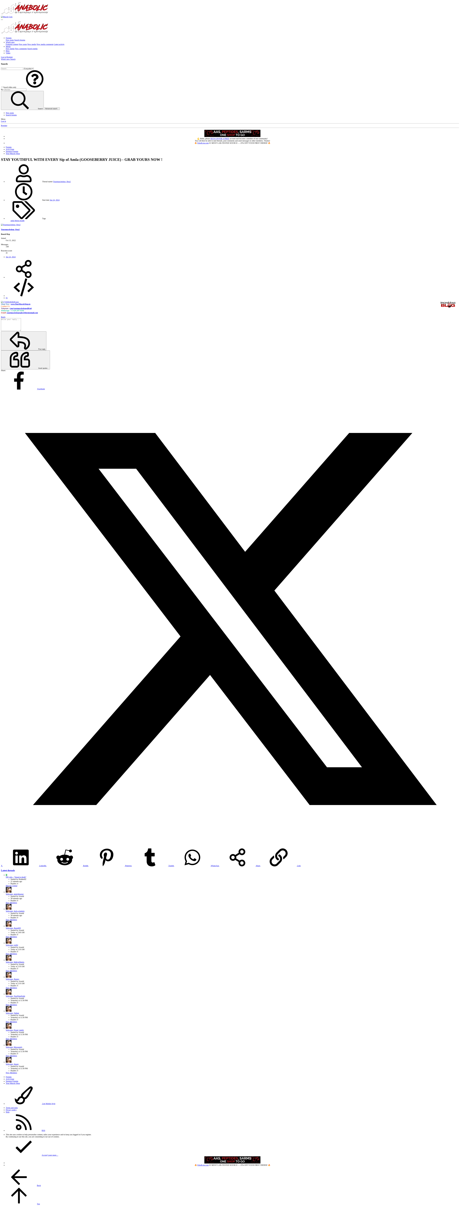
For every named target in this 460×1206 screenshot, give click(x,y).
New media (31, 44)
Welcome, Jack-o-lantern (15, 911)
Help (7, 1112)
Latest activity (59, 44)
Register (4, 126)
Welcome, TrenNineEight (15, 996)
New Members (11, 903)
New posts (10, 40)
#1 (7, 298)
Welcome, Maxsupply (14, 1047)
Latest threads (8, 870)
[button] (35, 87)
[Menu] (2, 19)
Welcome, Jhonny (12, 979)
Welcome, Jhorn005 (13, 928)
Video (8, 53)
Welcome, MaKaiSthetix (15, 962)
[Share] (24, 277)
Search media (32, 49)
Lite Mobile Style (48, 1104)
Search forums (19, 40)
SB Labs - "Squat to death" (16, 877)
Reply (3, 317)
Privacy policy (11, 1110)
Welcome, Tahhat (12, 1013)
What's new (10, 42)
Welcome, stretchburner (15, 894)
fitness (17, 221)
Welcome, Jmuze (12, 1064)
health (22, 221)
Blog (7, 51)
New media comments (45, 44)
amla (13, 221)
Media (8, 47)
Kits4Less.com (203, 143)
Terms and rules (12, 1108)
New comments (21, 49)
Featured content (12, 44)
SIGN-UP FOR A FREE (219, 139)
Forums (9, 38)
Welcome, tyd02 (12, 945)
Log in (3, 121)
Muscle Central (11, 886)
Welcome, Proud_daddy (15, 1030)
